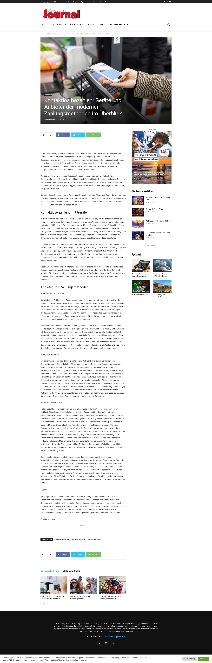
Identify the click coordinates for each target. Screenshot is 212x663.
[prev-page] (42, 603)
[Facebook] (164, 1)
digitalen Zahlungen (109, 409)
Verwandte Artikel (50, 571)
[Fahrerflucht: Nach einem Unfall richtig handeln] (162, 265)
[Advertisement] (130, 13)
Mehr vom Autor (71, 571)
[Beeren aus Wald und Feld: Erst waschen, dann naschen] (112, 585)
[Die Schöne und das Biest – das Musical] (138, 235)
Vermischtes (50, 34)
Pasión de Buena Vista (154, 209)
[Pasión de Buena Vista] (138, 212)
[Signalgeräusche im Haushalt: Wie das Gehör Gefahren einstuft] (53, 585)
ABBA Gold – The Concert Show (158, 221)
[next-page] (45, 603)
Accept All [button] (203, 659)
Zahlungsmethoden (94, 539)
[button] (169, 25)
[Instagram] (167, 1)
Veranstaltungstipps (139, 292)
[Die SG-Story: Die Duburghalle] (162, 286)
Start (42, 34)
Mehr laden (151, 245)
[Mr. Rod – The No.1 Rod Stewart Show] (138, 200)
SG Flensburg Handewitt (161, 292)
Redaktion (51, 119)
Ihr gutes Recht (137, 271)
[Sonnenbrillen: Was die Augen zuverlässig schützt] (83, 585)
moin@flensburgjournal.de (114, 636)
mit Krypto (52, 383)
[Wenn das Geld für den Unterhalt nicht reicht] (141, 265)
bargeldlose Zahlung (61, 539)
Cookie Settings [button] (189, 659)
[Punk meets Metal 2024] (141, 286)
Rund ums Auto (159, 271)
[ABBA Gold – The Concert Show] (138, 224)
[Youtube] (170, 1)
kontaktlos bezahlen (78, 539)
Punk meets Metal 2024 (140, 295)
